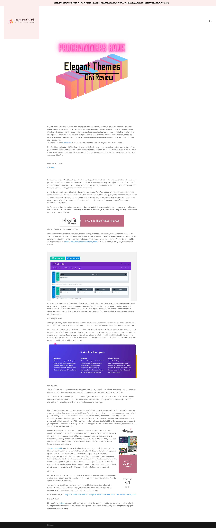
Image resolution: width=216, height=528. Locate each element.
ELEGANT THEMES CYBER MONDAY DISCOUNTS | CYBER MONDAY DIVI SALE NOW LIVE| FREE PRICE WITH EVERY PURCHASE (111, 3)
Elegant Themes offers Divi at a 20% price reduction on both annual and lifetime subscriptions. (101, 495)
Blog (210, 21)
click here (50, 168)
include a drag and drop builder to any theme (81, 242)
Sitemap (50, 525)
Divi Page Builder (57, 448)
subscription (67, 143)
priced (62, 503)
